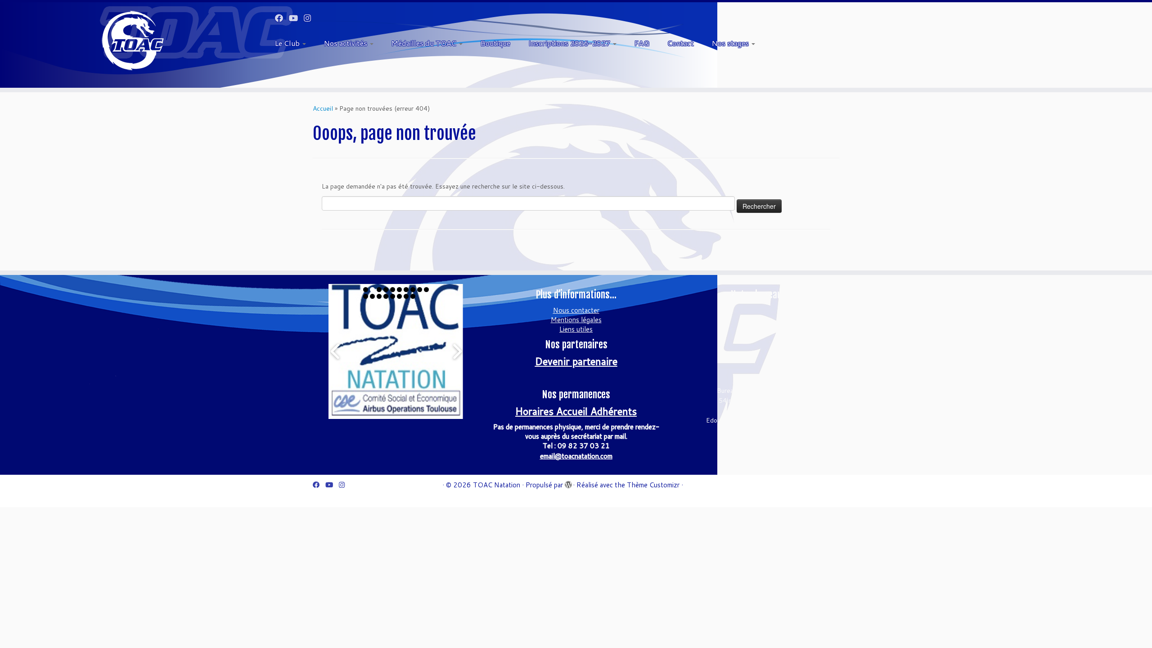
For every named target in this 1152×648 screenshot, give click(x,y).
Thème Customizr (653, 485)
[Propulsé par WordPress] (568, 483)
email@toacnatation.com (576, 456)
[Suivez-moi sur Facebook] (282, 18)
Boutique (495, 43)
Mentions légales (576, 319)
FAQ (641, 43)
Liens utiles (576, 329)
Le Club (288, 43)
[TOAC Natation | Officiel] (133, 40)
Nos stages (731, 43)
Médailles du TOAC (425, 43)
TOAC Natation (496, 485)
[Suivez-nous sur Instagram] (310, 18)
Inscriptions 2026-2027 (570, 43)
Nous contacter (576, 310)
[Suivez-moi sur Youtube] (296, 18)
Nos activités (346, 43)
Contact (680, 43)
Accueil (323, 108)
